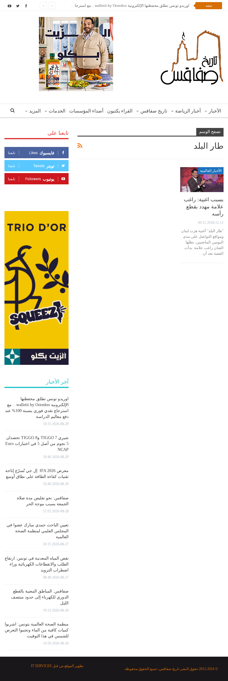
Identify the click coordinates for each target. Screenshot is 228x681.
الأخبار (215, 110)
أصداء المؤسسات (86, 110)
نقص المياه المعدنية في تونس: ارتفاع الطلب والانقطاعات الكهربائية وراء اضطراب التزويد (37, 564)
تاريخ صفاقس (153, 110)
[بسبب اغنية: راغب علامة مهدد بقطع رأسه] (202, 179)
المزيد (35, 110)
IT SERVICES (41, 666)
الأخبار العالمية (210, 171)
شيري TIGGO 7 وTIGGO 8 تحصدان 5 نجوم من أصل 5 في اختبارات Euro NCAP (37, 443)
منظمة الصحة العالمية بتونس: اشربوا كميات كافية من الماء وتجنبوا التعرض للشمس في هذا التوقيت (37, 630)
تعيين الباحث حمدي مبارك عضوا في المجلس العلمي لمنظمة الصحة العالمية (38, 531)
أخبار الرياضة (188, 110)
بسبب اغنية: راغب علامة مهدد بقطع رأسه (204, 207)
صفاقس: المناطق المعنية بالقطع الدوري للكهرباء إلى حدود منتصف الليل (40, 597)
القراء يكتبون (119, 110)
